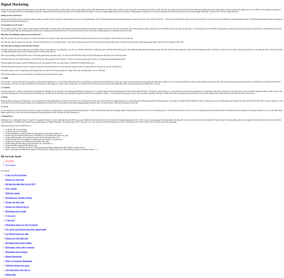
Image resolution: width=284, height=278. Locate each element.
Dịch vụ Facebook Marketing (18, 261)
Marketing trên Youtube (16, 252)
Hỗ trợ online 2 (10, 165)
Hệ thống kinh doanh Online (18, 243)
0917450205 (9, 161)
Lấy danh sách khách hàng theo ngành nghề (25, 229)
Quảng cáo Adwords (14, 180)
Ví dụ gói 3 (10, 216)
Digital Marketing (13, 256)
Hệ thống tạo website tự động (18, 198)
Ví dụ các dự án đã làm (16, 175)
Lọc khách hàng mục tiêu (17, 234)
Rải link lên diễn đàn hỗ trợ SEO (20, 184)
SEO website (11, 189)
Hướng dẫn (10, 274)
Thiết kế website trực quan (17, 265)
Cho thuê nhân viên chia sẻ (17, 270)
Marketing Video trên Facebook (19, 247)
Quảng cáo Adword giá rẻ (17, 207)
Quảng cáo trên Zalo (14, 202)
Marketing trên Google (15, 211)
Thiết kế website (12, 193)
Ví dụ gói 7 (10, 220)
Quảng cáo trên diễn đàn (16, 238)
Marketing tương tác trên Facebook (21, 225)
